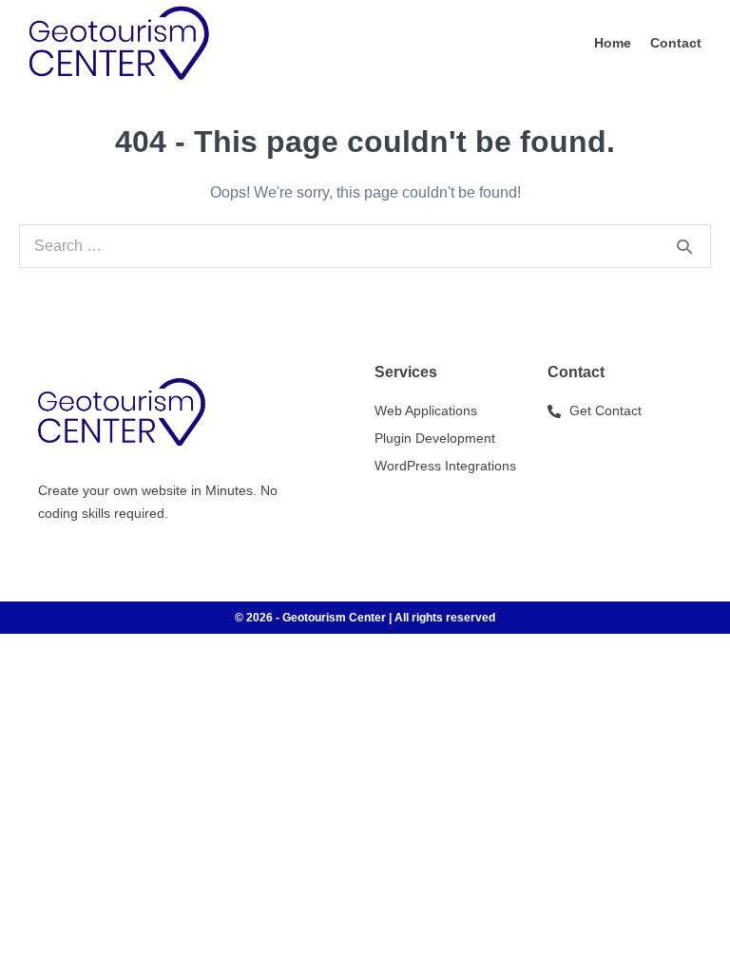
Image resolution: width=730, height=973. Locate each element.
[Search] (684, 246)
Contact (675, 42)
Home (612, 42)
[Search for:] (365, 246)
